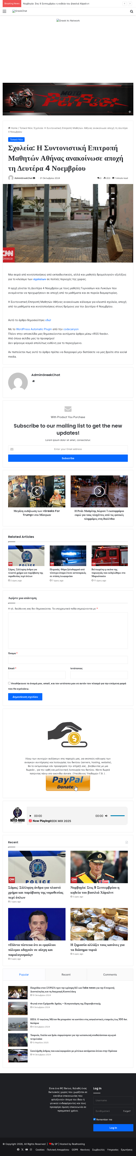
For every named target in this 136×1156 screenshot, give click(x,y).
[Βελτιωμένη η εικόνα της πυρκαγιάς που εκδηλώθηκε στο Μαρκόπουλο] (110, 555)
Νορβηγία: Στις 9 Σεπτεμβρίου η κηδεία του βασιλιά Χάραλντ (56, 3)
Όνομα (13, 653)
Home (14, 128)
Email (12, 668)
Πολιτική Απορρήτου (58, 1149)
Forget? (127, 1111)
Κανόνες (85, 1149)
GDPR (75, 1149)
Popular (24, 974)
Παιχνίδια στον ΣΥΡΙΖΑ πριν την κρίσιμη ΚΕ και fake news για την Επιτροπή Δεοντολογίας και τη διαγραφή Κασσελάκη (72, 989)
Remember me (104, 1119)
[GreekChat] (19, 11)
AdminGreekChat (23, 178)
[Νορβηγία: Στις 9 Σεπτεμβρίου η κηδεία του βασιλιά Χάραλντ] (99, 867)
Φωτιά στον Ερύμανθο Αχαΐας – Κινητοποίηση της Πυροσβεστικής (65, 1003)
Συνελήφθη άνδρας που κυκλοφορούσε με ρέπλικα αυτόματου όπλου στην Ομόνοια (73, 1051)
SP (56, 1144)
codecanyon (71, 329)
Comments (110, 974)
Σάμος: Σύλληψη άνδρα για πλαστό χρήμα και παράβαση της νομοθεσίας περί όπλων (25, 573)
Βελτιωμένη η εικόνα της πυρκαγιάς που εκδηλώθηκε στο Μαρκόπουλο (108, 573)
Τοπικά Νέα (25, 128)
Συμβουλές (98, 1149)
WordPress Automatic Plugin (34, 329)
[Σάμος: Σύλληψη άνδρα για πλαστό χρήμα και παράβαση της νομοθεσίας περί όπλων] (26, 555)
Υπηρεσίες (112, 1149)
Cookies (40, 1149)
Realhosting (78, 1144)
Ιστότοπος (76, 668)
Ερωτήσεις (126, 1149)
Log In (113, 1127)
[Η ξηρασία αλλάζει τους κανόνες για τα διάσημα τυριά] (99, 924)
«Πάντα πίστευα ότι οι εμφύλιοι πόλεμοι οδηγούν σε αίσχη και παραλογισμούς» (32, 949)
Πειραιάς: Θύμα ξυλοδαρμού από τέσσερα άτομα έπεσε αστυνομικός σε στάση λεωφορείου (68, 573)
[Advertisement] (68, 54)
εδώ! (48, 320)
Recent (66, 974)
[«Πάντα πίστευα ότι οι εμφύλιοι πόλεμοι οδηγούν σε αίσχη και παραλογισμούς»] (37, 924)
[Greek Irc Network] (68, 20)
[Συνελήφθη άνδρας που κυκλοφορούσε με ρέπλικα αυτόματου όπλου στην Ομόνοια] (18, 1055)
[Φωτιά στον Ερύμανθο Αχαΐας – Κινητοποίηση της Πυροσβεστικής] (18, 1008)
